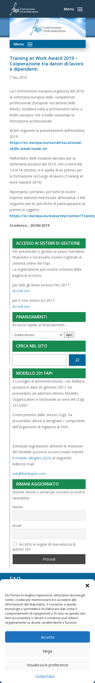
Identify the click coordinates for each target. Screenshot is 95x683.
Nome (17, 506)
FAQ (15, 579)
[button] (87, 585)
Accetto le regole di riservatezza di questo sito (44, 546)
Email (16, 525)
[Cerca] (77, 360)
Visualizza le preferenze (47, 664)
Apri (69, 335)
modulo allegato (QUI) (33, 458)
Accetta (47, 637)
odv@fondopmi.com (29, 473)
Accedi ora (21, 290)
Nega (47, 650)
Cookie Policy (45, 676)
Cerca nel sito (31, 346)
